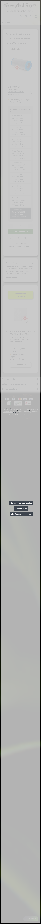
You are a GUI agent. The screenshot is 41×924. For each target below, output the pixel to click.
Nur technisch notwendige (21, 503)
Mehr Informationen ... (20, 413)
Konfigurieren (21, 508)
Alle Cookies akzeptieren (21, 514)
